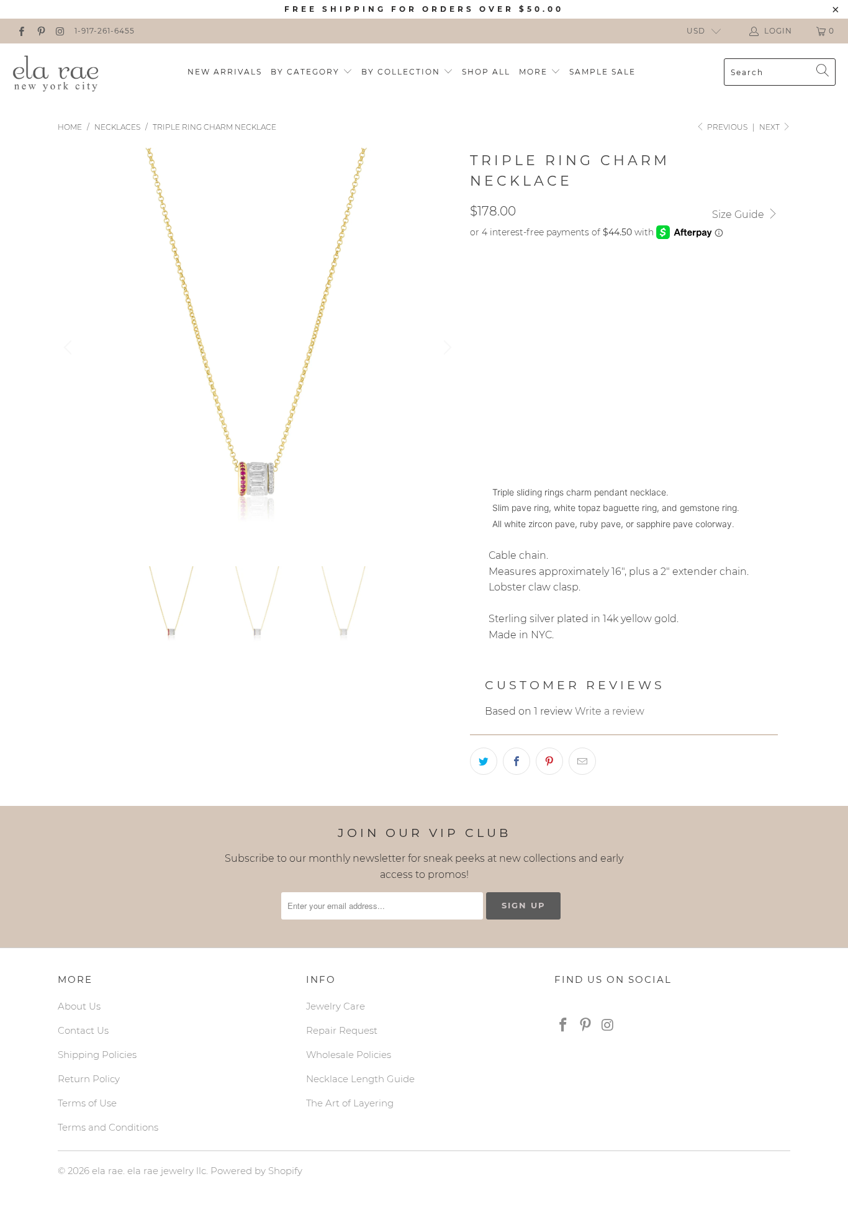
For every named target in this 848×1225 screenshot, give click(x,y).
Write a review (609, 711)
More (535, 71)
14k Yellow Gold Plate (533, 279)
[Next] (445, 348)
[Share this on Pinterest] (549, 761)
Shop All (486, 71)
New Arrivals (224, 71)
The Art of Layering (350, 1103)
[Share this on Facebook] (516, 761)
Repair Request (341, 1030)
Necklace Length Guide (360, 1079)
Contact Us (83, 1030)
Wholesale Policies (348, 1054)
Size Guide (739, 214)
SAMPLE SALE (602, 71)
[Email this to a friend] (582, 761)
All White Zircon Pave (532, 397)
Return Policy (89, 1079)
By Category (307, 71)
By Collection (402, 71)
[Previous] (69, 348)
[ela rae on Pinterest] (40, 30)
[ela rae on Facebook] (21, 30)
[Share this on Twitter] (483, 761)
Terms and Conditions (108, 1127)
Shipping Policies (97, 1054)
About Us (79, 1006)
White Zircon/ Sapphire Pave (548, 366)
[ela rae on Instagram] (60, 30)
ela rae (107, 1171)
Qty (478, 432)
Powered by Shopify (256, 1171)
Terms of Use (87, 1103)
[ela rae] (55, 72)
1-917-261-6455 (104, 30)
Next (770, 127)
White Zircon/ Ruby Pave (537, 335)
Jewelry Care (335, 1006)
